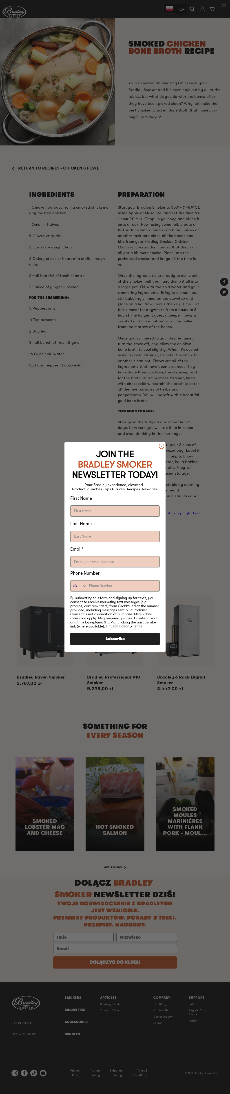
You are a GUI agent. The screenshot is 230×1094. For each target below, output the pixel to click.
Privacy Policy (117, 626)
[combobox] (79, 585)
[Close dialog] (161, 446)
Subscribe (115, 639)
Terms (137, 626)
